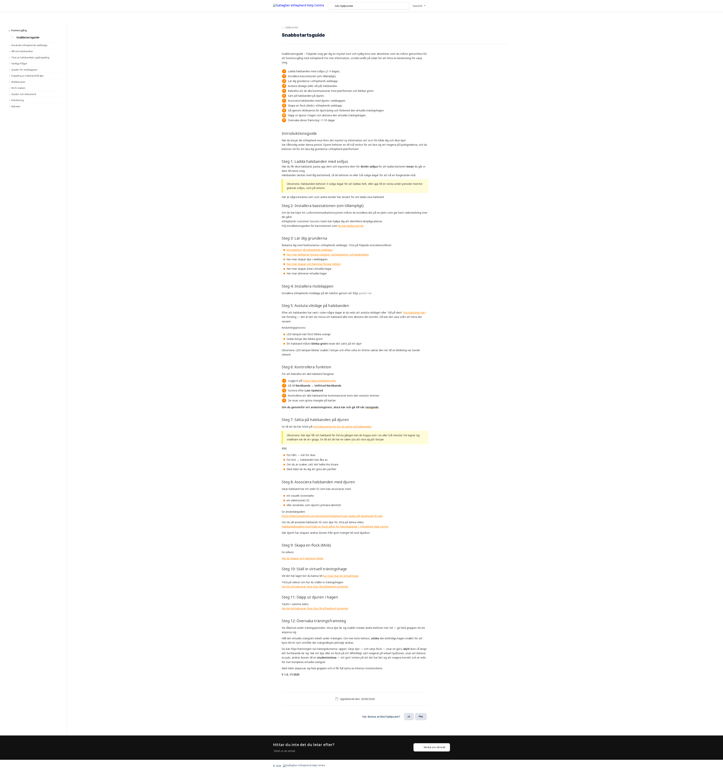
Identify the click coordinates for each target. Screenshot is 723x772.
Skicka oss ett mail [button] (434, 747)
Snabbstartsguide (27, 37)
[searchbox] (368, 5)
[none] (298, 6)
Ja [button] (409, 716)
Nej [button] (421, 716)
